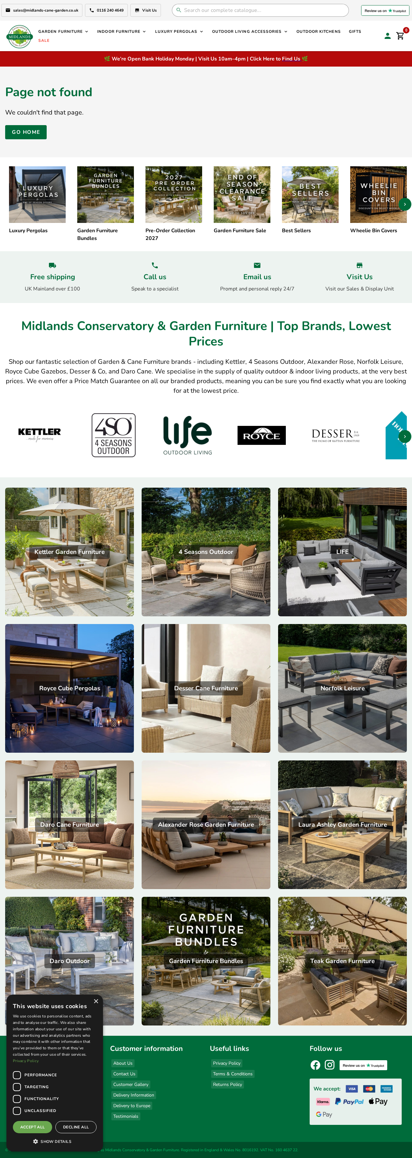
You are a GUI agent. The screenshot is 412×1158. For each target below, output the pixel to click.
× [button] (95, 1001)
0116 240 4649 (110, 10)
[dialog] (54, 1073)
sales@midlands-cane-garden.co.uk (45, 10)
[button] (55, 1141)
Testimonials (125, 1116)
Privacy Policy (226, 1063)
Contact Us (124, 1074)
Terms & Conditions (233, 1074)
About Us (123, 1063)
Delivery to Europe (131, 1106)
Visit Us (149, 10)
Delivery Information (133, 1095)
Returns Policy (227, 1084)
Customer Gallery (130, 1084)
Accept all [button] (32, 1127)
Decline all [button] (76, 1127)
